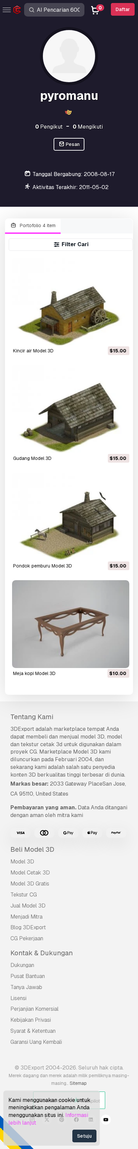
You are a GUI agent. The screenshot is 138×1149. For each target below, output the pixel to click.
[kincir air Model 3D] (71, 301)
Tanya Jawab (26, 987)
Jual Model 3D (28, 905)
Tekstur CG (23, 894)
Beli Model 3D (32, 849)
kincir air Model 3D (33, 351)
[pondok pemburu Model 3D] (71, 516)
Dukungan (22, 965)
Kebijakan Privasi (30, 1019)
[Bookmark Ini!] (120, 336)
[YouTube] (106, 1120)
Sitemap (78, 1083)
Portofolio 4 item (37, 225)
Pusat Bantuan (27, 976)
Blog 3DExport (28, 927)
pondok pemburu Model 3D (42, 566)
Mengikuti (88, 126)
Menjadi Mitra (26, 916)
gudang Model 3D (32, 458)
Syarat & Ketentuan (33, 1030)
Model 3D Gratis (29, 883)
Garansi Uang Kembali (36, 1041)
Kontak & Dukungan (41, 953)
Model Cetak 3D (30, 872)
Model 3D (22, 861)
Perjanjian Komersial (34, 1008)
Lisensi (18, 998)
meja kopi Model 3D (34, 673)
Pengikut (49, 126)
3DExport (22, 728)
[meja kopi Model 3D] (71, 624)
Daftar (123, 9)
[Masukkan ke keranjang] (106, 336)
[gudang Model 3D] (71, 409)
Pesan (72, 144)
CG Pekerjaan (26, 938)
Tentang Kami (31, 716)
